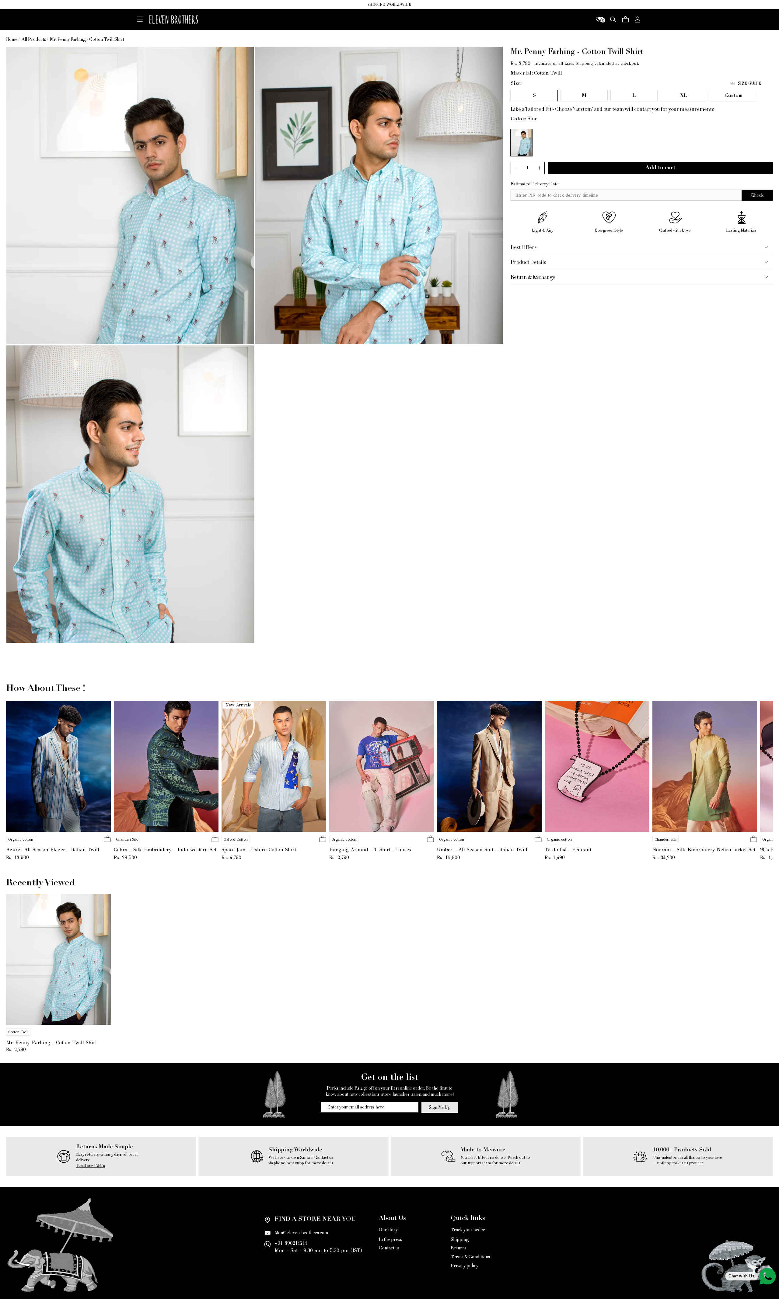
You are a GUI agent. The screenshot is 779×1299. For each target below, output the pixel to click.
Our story (388, 1230)
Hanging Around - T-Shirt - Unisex (370, 850)
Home (12, 39)
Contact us (389, 1248)
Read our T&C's (90, 1165)
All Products (34, 39)
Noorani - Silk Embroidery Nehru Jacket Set (703, 850)
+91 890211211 (290, 1243)
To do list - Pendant (568, 850)
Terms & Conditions (470, 1257)
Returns (458, 1248)
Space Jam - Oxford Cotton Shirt (259, 850)
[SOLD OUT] (538, 839)
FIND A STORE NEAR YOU (315, 1220)
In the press (390, 1239)
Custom (733, 95)
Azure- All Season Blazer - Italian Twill (52, 850)
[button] (140, 19)
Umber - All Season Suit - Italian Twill (482, 850)
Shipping (584, 63)
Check (757, 195)
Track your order (468, 1230)
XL (683, 95)
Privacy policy (464, 1265)
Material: (522, 73)
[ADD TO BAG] (107, 839)
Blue (532, 118)
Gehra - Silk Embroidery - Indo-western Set (165, 850)
